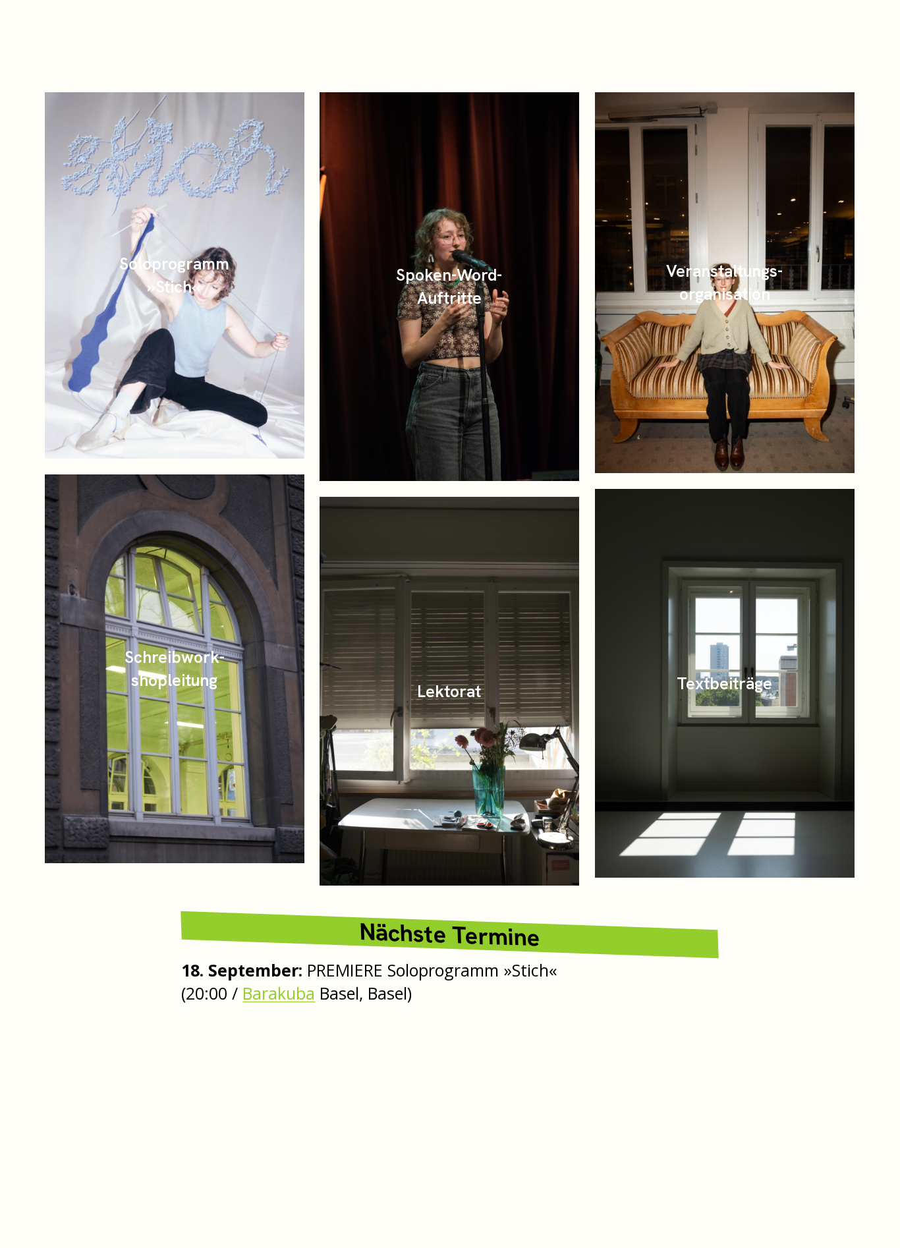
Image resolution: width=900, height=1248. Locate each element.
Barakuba (278, 993)
